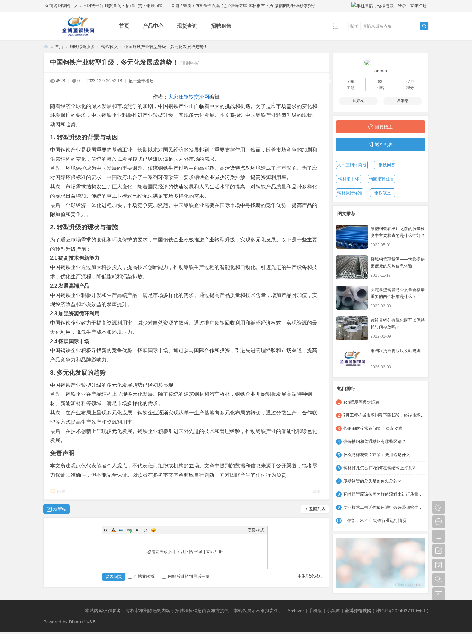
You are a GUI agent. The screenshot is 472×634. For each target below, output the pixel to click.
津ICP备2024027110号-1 (401, 610)
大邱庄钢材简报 (351, 164)
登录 (402, 5)
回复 (61, 491)
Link (129, 530)
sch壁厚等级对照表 (361, 402)
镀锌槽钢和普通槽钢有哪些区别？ (374, 441)
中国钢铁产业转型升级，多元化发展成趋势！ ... (168, 46)
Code (145, 530)
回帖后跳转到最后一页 (189, 576)
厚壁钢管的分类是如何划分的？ (372, 481)
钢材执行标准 (349, 192)
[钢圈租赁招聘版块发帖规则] (352, 359)
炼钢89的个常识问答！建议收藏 (372, 428)
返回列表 (317, 509)
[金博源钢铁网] (76, 35)
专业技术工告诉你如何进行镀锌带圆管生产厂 (384, 507)
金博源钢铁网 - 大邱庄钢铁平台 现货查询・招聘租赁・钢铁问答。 (106, 5)
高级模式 (256, 530)
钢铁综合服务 (82, 46)
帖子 (354, 25)
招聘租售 (221, 26)
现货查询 (187, 26)
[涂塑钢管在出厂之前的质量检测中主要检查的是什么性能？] (352, 237)
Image (121, 530)
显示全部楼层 (141, 80)
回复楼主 (384, 126)
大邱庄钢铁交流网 (188, 97)
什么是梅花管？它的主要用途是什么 (376, 454)
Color (113, 530)
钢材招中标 (348, 179)
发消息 (402, 101)
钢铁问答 (387, 164)
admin (380, 70)
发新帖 (59, 509)
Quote (137, 530)
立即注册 (418, 5)
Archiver (295, 610)
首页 (124, 26)
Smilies (153, 530)
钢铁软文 (109, 46)
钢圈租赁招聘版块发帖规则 (396, 350)
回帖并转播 (144, 576)
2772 (410, 81)
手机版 (315, 610)
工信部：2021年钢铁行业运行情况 (374, 520)
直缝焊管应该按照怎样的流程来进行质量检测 (384, 494)
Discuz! (77, 621)
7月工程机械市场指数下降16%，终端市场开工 (384, 415)
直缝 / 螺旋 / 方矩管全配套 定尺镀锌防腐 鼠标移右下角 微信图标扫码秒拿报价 (243, 5)
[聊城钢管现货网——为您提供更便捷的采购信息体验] (352, 267)
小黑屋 (333, 610)
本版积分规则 (309, 575)
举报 (316, 491)
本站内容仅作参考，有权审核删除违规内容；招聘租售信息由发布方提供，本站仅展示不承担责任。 (184, 610)
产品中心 (153, 26)
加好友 (358, 101)
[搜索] (424, 26)
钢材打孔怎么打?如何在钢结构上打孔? (379, 467)
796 (350, 81)
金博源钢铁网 (45, 46)
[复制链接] (190, 63)
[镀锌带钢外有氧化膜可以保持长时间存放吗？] (352, 328)
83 (380, 81)
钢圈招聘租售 (381, 179)
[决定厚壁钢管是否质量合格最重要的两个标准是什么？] (352, 298)
